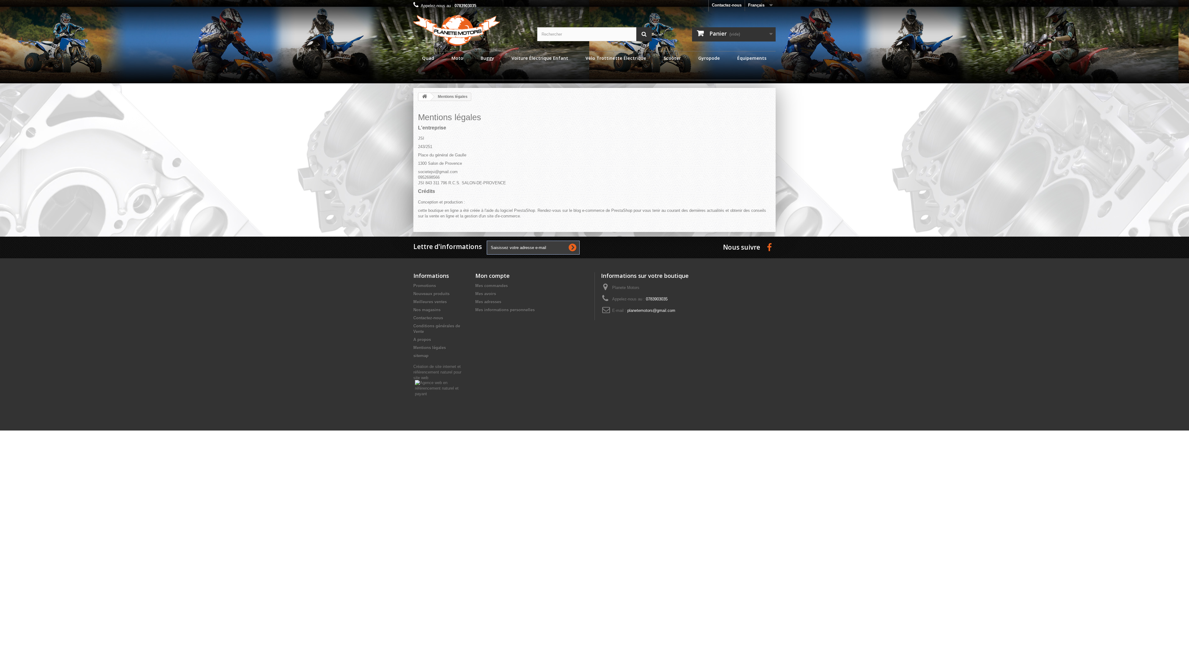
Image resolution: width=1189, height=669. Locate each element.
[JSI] (470, 30)
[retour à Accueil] (424, 97)
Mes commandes (491, 285)
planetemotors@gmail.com (651, 310)
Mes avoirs (485, 293)
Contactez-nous (727, 5)
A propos (422, 339)
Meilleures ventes (430, 302)
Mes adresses (488, 302)
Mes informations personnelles (505, 310)
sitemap (421, 355)
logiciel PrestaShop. (519, 210)
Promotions (424, 285)
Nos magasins (427, 310)
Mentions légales (429, 347)
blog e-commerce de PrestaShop (602, 210)
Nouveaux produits (431, 293)
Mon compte (492, 275)
